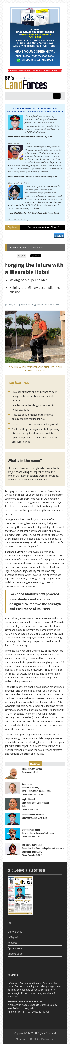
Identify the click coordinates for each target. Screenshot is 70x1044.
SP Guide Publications (42, 1039)
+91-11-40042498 (27, 1011)
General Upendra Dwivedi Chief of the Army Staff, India (34, 816)
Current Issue (15, 931)
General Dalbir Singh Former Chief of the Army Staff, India (38, 831)
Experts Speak (15, 953)
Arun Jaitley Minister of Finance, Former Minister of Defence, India (36, 787)
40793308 (44, 1011)
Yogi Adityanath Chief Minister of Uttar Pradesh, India (35, 803)
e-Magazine (14, 937)
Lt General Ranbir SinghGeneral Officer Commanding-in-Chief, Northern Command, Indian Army (43, 848)
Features (24, 247)
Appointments (15, 948)
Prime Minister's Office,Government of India (32, 770)
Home (12, 247)
